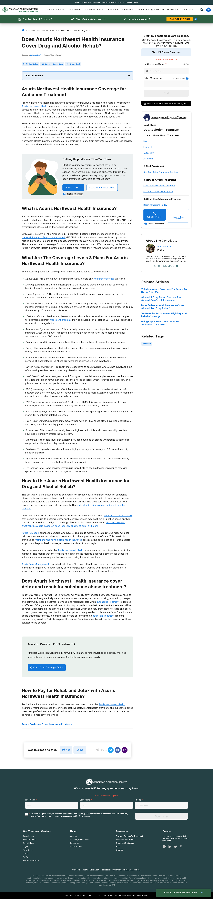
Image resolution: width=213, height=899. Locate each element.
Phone (138, 799)
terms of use (68, 814)
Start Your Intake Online (128, 2)
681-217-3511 (73, 187)
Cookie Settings (110, 895)
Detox (146, 141)
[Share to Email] (125, 750)
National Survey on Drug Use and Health (43, 237)
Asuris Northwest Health (35, 106)
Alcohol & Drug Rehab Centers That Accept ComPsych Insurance (161, 299)
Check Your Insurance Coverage (159, 185)
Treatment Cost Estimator (118, 515)
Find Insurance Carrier (154, 64)
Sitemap (68, 895)
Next (166, 93)
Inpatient (147, 147)
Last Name (85, 799)
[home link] (23, 30)
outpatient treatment (108, 601)
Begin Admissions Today (155, 205)
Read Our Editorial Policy (164, 266)
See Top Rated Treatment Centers (160, 172)
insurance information (46, 30)
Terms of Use (95, 895)
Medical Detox (32, 64)
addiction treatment (103, 615)
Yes (68, 750)
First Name (30, 799)
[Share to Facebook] (118, 750)
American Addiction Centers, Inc (126, 870)
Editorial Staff (35, 55)
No (81, 750)
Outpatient (148, 153)
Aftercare (148, 158)
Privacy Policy (81, 895)
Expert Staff (75, 64)
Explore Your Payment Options (158, 191)
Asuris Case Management (35, 564)
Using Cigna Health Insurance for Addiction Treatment (160, 323)
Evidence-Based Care (54, 64)
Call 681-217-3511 (180, 19)
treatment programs (61, 319)
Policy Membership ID (154, 78)
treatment (30, 30)
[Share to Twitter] (111, 750)
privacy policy (84, 814)
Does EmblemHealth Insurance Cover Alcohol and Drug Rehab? (162, 307)
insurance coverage (104, 278)
